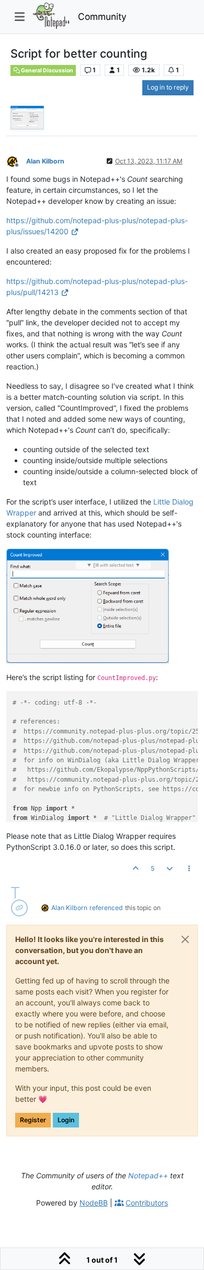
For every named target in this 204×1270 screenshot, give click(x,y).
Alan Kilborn (45, 161)
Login (66, 1120)
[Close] (185, 939)
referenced (106, 908)
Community (102, 16)
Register (33, 1120)
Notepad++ (148, 1175)
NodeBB (94, 1202)
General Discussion (46, 70)
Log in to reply (168, 87)
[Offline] (16, 160)
